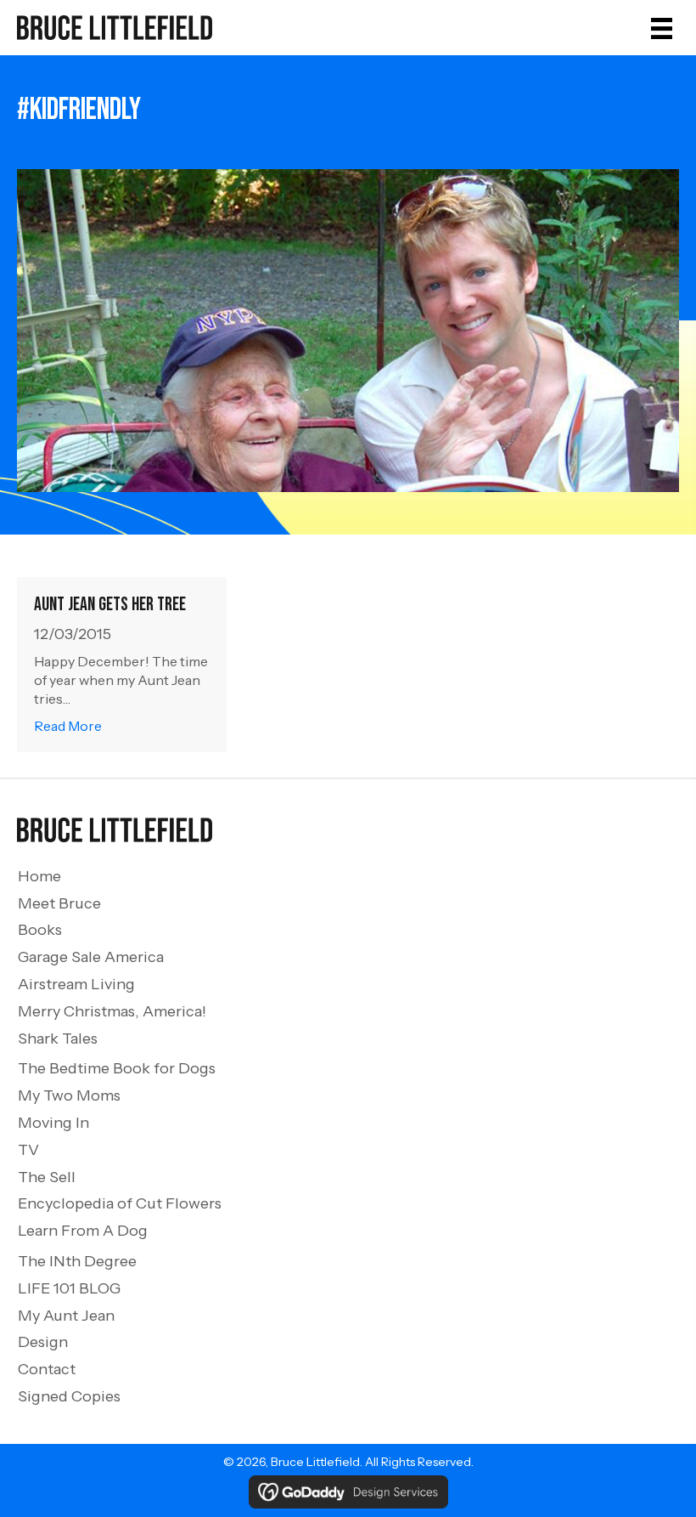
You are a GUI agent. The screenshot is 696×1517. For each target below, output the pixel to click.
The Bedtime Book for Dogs (117, 1068)
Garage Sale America (91, 957)
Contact (47, 1369)
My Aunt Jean (66, 1315)
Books (40, 929)
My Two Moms (69, 1095)
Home (39, 876)
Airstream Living (76, 984)
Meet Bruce (59, 903)
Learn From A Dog (83, 1230)
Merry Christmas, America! (112, 1011)
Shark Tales (58, 1038)
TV (28, 1150)
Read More (68, 725)
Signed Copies (69, 1396)
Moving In (53, 1122)
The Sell (47, 1177)
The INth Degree (77, 1261)
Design (43, 1342)
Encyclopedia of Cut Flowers (120, 1203)
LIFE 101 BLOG (69, 1288)
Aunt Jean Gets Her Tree (110, 604)
